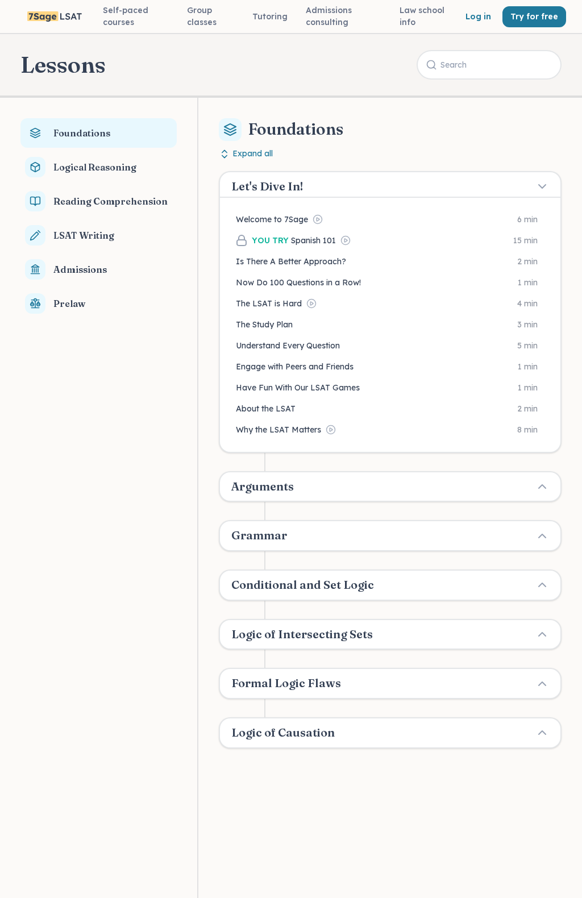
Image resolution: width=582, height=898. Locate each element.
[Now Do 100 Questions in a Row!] (390, 282)
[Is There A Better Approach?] (390, 261)
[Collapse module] (542, 186)
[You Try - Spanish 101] (390, 240)
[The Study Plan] (390, 324)
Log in (478, 16)
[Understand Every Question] (390, 345)
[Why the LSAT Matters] (390, 429)
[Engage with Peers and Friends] (390, 366)
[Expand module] (542, 486)
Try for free (534, 16)
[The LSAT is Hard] (390, 303)
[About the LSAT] (390, 408)
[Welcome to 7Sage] (390, 219)
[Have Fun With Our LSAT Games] (390, 387)
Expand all (252, 153)
